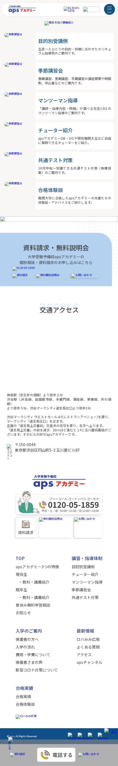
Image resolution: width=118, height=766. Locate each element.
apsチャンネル (89, 662)
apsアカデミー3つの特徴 (37, 566)
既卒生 (21, 589)
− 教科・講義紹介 (32, 582)
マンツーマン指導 (87, 582)
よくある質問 (88, 647)
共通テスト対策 (85, 597)
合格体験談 (25, 704)
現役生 (21, 574)
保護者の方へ (27, 639)
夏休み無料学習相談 (33, 605)
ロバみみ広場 (88, 639)
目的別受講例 (83, 566)
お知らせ (23, 612)
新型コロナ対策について (37, 670)
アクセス (84, 654)
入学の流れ (25, 647)
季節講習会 (81, 589)
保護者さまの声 (29, 662)
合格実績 (23, 696)
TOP (20, 558)
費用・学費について (33, 654)
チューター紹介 (85, 574)
